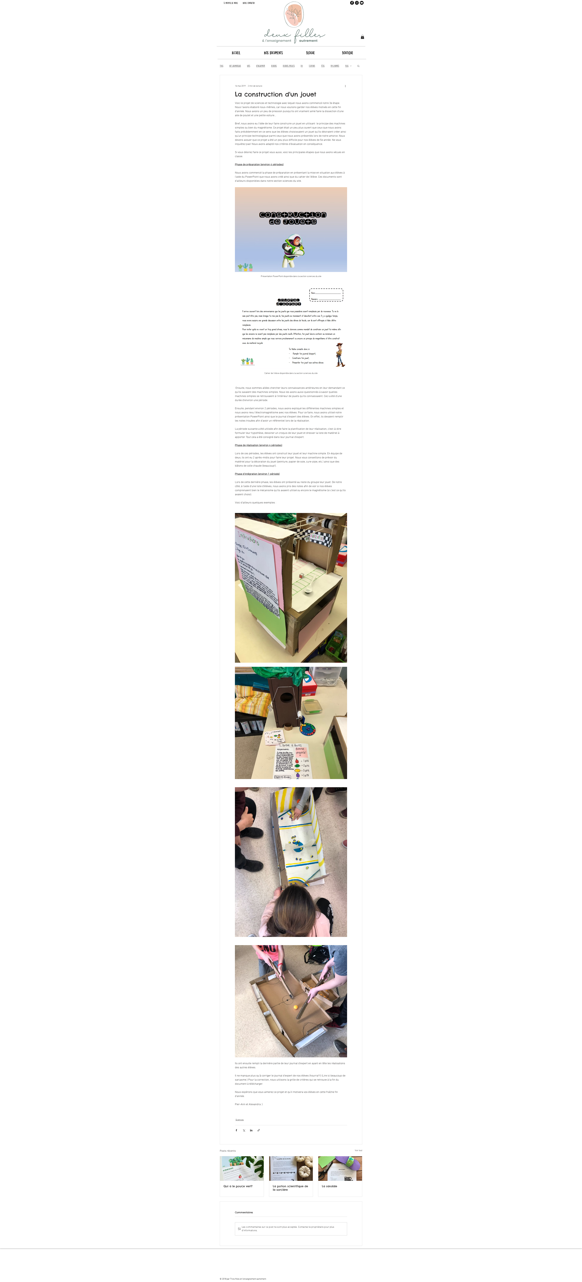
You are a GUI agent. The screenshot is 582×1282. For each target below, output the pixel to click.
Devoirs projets (289, 66)
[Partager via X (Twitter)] (243, 1130)
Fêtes (322, 66)
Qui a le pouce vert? (238, 1186)
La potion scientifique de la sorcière (290, 1187)
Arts (248, 66)
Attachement (260, 66)
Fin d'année (335, 66)
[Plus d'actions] (345, 86)
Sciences (240, 1120)
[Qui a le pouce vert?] (242, 1168)
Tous (221, 66)
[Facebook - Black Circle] (352, 3)
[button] (362, 37)
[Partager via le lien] (258, 1130)
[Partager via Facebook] (236, 1130)
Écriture (312, 66)
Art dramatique (235, 66)
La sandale (329, 1186)
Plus (346, 66)
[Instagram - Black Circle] (357, 3)
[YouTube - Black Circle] (362, 3)
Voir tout (358, 1150)
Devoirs (274, 66)
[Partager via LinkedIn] (251, 1130)
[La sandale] (340, 1168)
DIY (302, 66)
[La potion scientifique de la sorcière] (291, 1168)
